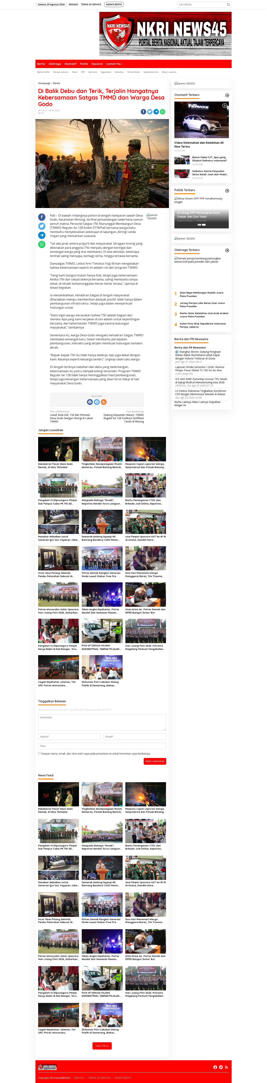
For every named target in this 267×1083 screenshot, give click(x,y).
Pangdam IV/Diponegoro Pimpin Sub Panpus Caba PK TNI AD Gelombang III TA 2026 (57, 502)
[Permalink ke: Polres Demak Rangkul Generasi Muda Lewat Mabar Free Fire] (102, 558)
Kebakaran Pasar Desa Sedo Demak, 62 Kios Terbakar (55, 465)
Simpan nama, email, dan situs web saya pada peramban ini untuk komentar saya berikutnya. (96, 753)
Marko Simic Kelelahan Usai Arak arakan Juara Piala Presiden (204, 315)
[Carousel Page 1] (199, 225)
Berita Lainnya (182, 401)
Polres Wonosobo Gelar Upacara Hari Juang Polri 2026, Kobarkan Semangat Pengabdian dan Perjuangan (58, 611)
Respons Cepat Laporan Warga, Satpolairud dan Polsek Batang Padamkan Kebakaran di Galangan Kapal (145, 465)
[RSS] (104, 402)
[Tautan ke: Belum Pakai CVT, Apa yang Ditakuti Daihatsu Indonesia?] (182, 159)
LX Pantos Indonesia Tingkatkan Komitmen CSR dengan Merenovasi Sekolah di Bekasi (200, 392)
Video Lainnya (200, 401)
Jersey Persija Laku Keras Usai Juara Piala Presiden (202, 304)
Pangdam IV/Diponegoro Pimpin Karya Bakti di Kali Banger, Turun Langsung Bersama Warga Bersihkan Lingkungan (58, 647)
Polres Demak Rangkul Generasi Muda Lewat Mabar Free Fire (101, 574)
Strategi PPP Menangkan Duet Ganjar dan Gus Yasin (198, 214)
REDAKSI (79, 1077)
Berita (41, 113)
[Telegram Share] (156, 111)
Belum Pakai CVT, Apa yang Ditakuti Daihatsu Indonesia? (209, 159)
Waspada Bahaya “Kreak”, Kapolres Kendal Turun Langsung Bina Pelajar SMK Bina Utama (102, 502)
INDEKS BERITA (122, 1077)
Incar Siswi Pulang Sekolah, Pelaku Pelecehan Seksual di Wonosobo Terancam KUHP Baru (58, 574)
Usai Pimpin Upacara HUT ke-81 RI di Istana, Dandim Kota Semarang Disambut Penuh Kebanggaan (145, 538)
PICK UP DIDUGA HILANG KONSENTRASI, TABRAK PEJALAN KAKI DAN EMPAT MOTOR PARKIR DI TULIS (102, 647)
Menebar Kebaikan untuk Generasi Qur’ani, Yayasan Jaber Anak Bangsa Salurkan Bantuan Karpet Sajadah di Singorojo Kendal (58, 538)
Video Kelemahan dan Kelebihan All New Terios (199, 144)
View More (102, 1046)
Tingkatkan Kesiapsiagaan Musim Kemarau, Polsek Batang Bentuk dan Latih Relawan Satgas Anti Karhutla (102, 465)
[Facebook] (90, 402)
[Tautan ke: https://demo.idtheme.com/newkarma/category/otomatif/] (227, 95)
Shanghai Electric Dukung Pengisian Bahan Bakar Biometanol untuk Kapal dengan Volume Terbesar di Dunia (198, 355)
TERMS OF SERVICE (99, 1077)
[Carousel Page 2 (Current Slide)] (204, 225)
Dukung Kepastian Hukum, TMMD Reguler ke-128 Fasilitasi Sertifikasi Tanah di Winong (124, 416)
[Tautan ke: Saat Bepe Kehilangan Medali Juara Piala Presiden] (201, 272)
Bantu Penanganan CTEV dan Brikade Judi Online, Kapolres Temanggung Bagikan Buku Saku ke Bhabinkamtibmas (145, 502)
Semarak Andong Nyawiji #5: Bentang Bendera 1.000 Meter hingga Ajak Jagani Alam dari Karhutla (100, 538)
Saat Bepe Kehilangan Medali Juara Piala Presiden (201, 294)
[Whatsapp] (162, 111)
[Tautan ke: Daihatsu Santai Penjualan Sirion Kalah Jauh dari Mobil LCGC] (182, 173)
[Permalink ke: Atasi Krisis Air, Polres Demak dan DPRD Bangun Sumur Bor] (145, 594)
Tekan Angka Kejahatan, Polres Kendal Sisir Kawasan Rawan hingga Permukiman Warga (100, 611)
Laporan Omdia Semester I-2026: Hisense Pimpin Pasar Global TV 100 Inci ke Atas (199, 368)
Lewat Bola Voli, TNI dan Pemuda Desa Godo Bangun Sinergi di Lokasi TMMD (71, 416)
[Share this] (143, 111)
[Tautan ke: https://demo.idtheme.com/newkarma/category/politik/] (227, 191)
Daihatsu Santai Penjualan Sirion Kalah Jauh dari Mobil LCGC (209, 172)
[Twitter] (97, 402)
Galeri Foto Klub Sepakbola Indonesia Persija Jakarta (203, 325)
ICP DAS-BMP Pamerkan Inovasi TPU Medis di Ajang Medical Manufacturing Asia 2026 (201, 380)
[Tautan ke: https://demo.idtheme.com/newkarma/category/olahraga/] (227, 250)
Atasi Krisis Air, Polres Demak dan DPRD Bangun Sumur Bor (145, 611)
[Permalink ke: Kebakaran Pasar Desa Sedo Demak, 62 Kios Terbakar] (58, 448)
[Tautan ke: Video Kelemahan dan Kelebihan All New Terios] (201, 120)
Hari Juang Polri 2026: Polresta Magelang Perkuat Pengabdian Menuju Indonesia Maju (144, 647)
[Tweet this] (150, 111)
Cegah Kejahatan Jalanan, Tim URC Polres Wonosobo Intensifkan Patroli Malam (57, 683)
